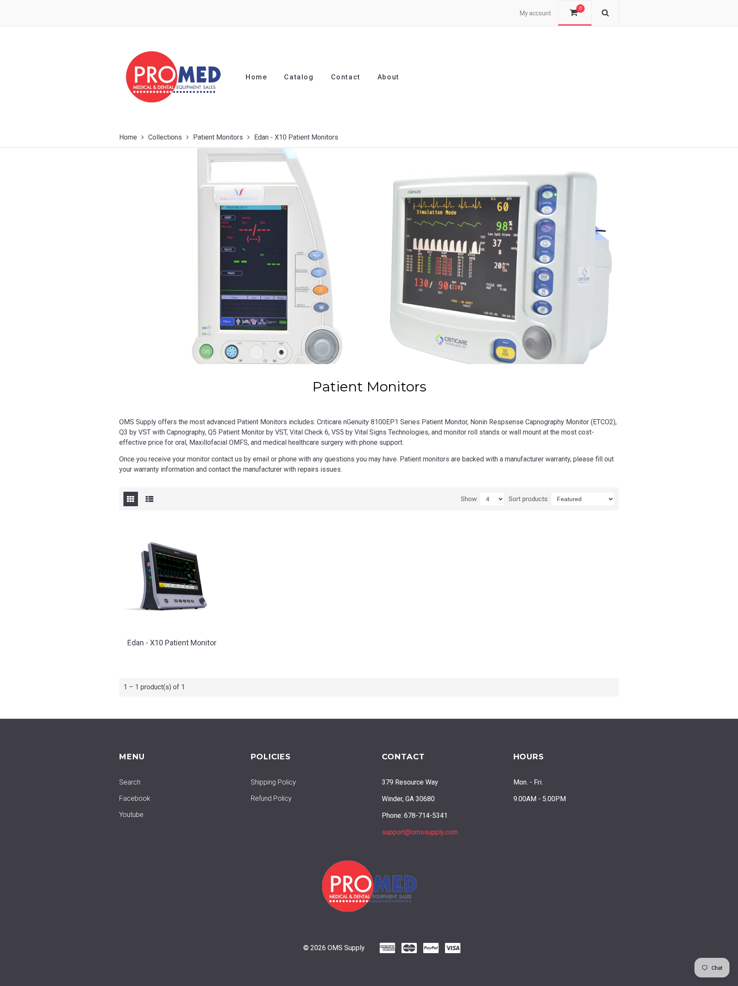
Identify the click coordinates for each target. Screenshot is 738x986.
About (388, 77)
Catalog (298, 77)
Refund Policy (271, 798)
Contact (345, 77)
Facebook (134, 798)
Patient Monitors (218, 137)
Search (130, 782)
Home (256, 77)
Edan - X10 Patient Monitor (172, 642)
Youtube (131, 815)
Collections (165, 137)
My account (535, 13)
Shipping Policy (273, 782)
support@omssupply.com (420, 832)
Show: (469, 499)
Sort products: (529, 499)
